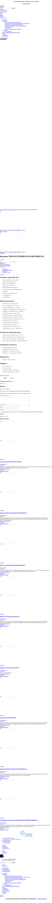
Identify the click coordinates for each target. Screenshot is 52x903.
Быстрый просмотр (4, 471)
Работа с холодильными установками (13, 29)
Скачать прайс (3, 39)
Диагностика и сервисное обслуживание (14, 24)
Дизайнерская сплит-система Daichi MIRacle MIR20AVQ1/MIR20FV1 (19, 820)
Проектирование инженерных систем (13, 22)
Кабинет (4, 893)
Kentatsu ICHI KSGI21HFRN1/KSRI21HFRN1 (12, 565)
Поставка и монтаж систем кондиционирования (15, 25)
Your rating (2, 395)
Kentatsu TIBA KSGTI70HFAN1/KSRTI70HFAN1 (10, 252)
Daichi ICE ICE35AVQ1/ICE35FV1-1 (10, 616)
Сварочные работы (9, 26)
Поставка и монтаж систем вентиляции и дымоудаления (17, 23)
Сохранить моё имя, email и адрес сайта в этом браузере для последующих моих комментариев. (22, 411)
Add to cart (3, 263)
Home (1, 209)
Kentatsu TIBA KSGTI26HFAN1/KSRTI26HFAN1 (13, 769)
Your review (3, 404)
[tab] (27, 269)
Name (1, 407)
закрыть (1, 896)
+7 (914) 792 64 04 (26, 3)
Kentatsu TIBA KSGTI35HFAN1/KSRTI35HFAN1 (10, 230)
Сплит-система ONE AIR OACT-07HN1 (10, 461)
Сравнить (5, 891)
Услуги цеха (7, 28)
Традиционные (13, 209)
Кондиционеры (8, 31)
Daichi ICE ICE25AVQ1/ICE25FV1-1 (10, 667)
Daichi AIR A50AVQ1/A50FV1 (8, 717)
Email (1, 409)
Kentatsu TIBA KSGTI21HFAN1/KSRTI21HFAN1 (13, 513)
